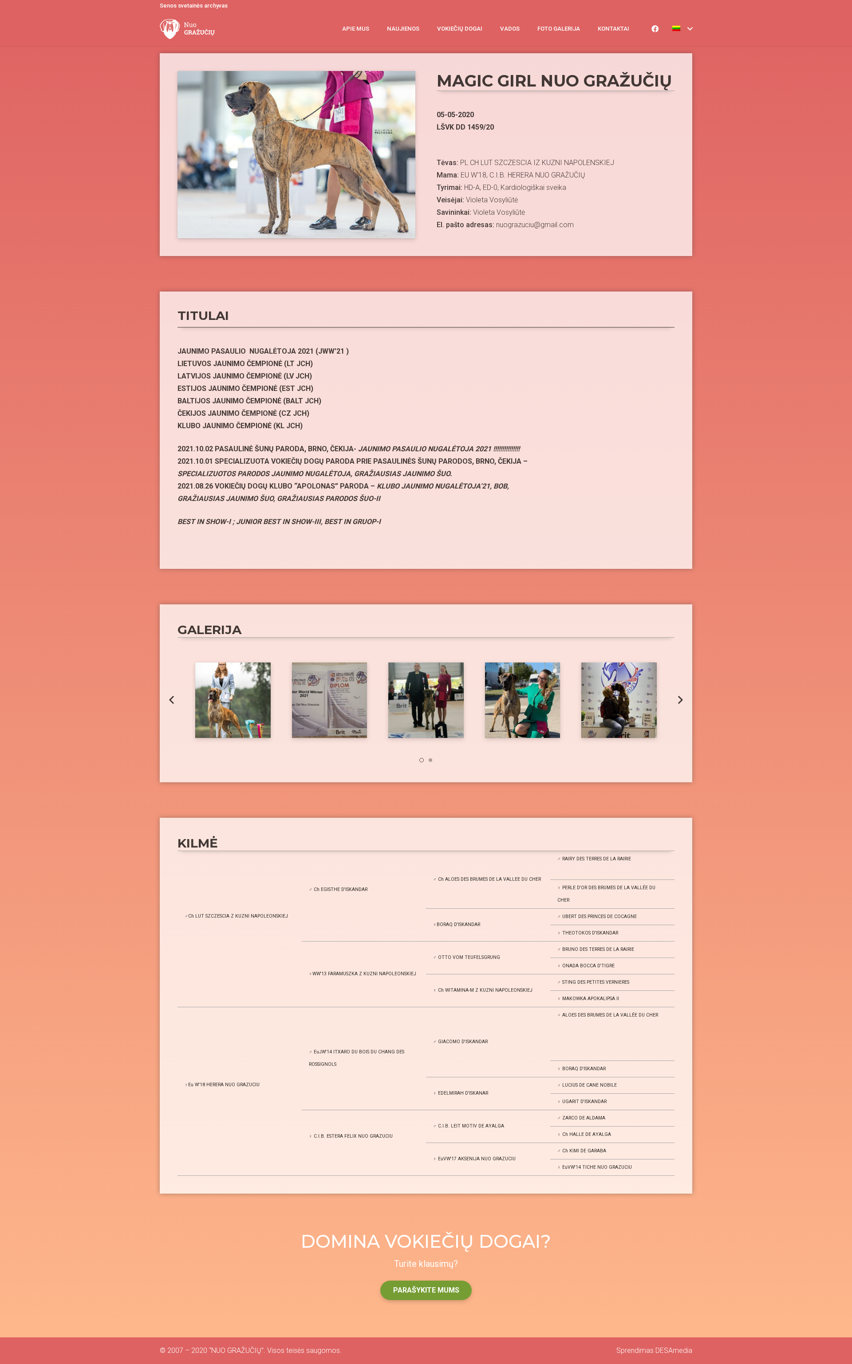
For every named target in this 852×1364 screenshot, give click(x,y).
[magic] (233, 700)
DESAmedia (673, 1350)
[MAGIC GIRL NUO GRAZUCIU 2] (522, 700)
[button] (421, 760)
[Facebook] (655, 29)
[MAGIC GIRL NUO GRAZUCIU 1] (619, 700)
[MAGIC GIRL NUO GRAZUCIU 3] (426, 700)
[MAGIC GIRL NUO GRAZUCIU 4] (329, 700)
